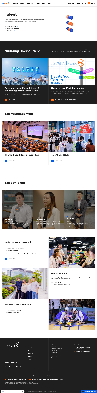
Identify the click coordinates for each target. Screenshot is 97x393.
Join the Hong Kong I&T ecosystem (66, 99)
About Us (7, 362)
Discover (15, 3)
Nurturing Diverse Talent (12, 24)
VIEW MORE (12, 161)
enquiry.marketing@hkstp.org (83, 351)
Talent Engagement (10, 26)
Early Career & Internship (12, 28)
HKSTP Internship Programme (15, 248)
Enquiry (93, 3)
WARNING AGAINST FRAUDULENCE (17, 379)
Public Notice (54, 354)
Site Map (65, 375)
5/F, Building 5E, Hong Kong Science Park (83, 348)
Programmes (29, 3)
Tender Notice (54, 346)
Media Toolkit (54, 352)
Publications (54, 344)
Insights (22, 3)
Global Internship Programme (62, 284)
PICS (15, 375)
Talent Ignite (57, 282)
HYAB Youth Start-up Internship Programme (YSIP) (21, 253)
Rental (44, 3)
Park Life (37, 3)
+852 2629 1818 (79, 354)
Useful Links (54, 350)
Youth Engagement (12, 250)
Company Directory (90, 391)
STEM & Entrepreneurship (12, 33)
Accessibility (31, 375)
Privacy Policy (8, 375)
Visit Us (13, 362)
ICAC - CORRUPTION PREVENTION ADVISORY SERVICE (47, 379)
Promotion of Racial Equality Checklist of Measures (48, 375)
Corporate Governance (56, 348)
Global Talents (9, 30)
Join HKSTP (12, 99)
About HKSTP (71, 3)
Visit (78, 3)
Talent (49, 3)
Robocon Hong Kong (13, 312)
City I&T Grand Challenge (14, 310)
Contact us (53, 357)
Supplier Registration (56, 356)
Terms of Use (22, 375)
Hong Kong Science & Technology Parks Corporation (39, 391)
